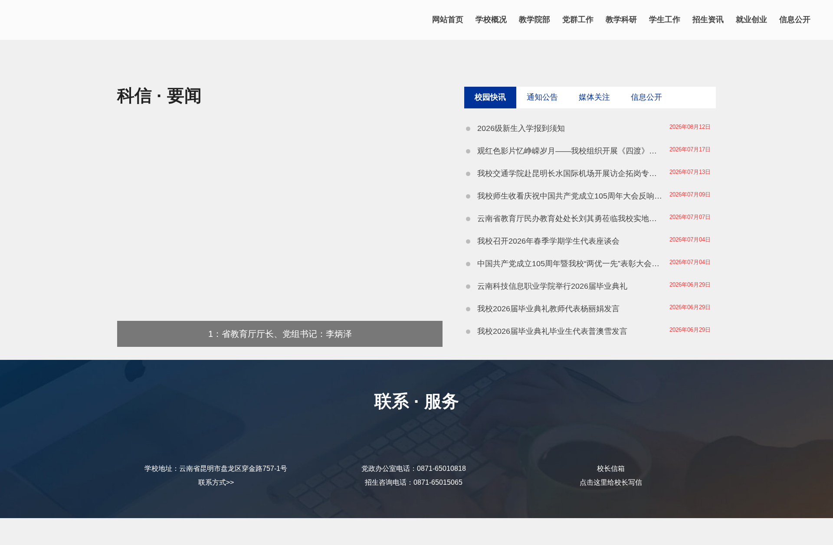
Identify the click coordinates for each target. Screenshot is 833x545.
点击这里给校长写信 (611, 482)
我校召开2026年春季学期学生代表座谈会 (548, 241)
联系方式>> (216, 482)
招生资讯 (708, 19)
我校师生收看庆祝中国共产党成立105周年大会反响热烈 (570, 196)
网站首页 (447, 19)
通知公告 (542, 97)
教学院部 (534, 19)
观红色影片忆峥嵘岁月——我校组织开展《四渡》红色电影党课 (570, 151)
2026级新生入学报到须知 (521, 128)
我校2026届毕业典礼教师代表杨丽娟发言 (548, 308)
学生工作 (664, 19)
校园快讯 (490, 97)
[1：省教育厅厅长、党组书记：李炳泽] (280, 344)
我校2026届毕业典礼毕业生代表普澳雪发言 (552, 331)
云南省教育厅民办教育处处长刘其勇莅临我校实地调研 (570, 218)
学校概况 (491, 19)
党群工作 (578, 19)
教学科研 (621, 19)
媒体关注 (594, 97)
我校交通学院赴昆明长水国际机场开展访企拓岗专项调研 (570, 173)
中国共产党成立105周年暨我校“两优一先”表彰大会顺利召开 (570, 263)
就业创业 (751, 19)
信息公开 (794, 19)
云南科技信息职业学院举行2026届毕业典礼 (552, 286)
